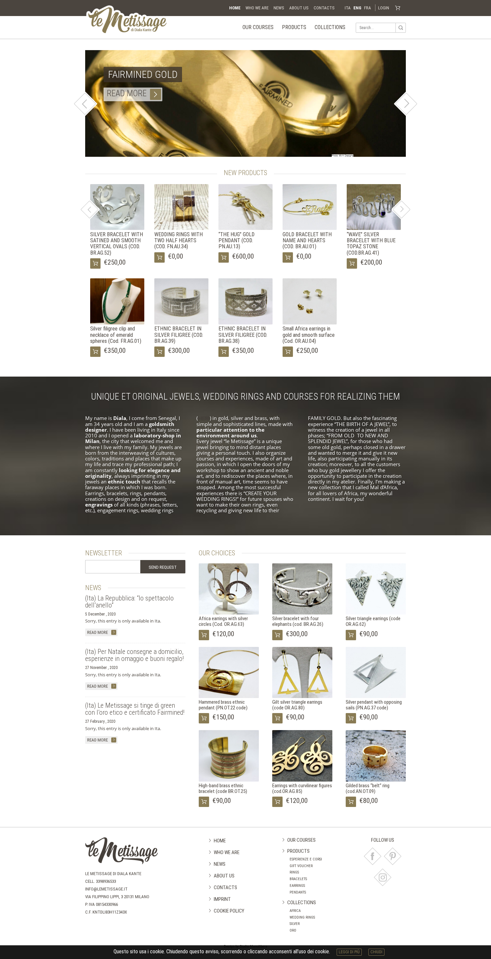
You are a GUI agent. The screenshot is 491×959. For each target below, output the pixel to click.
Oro (293, 930)
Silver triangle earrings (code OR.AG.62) (373, 621)
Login (383, 7)
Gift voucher (301, 866)
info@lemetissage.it (106, 889)
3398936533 (106, 881)
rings (294, 872)
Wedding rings (302, 917)
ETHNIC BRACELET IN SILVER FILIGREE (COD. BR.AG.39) (178, 334)
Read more (127, 93)
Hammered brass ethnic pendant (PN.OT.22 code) (223, 705)
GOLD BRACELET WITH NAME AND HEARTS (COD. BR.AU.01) (307, 240)
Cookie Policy (229, 911)
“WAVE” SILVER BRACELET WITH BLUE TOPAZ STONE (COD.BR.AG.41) (371, 243)
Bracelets (298, 879)
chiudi (376, 951)
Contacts (324, 7)
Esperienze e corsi (306, 859)
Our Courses (258, 27)
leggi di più (349, 951)
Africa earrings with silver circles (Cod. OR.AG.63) (223, 621)
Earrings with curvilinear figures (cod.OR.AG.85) (302, 788)
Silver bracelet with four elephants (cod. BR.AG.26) (297, 621)
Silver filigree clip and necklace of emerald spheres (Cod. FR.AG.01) (115, 334)
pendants (298, 892)
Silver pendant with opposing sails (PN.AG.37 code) (374, 705)
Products (294, 27)
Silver (295, 924)
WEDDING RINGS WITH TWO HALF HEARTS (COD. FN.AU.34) (178, 240)
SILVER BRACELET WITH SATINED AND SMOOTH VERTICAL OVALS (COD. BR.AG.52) (116, 243)
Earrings (297, 885)
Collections (330, 27)
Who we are (257, 7)
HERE (204, 418)
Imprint (222, 899)
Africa (295, 911)
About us (299, 7)
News (279, 7)
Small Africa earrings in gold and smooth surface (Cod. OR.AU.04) (309, 334)
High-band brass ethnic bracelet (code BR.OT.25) (223, 788)
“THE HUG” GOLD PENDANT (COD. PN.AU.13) (236, 240)
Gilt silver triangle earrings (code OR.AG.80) (297, 705)
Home (234, 7)
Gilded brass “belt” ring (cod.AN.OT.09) (367, 788)
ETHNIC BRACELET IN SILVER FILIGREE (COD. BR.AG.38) (242, 334)
